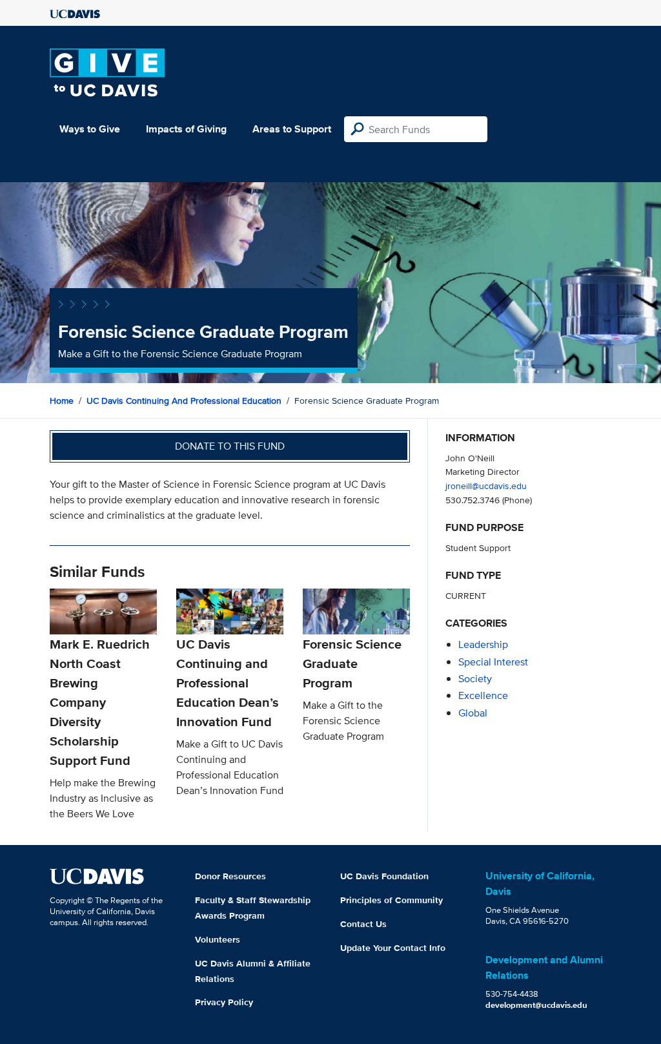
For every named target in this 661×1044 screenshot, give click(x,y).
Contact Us (363, 923)
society (475, 678)
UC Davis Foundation (384, 876)
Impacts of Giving (186, 128)
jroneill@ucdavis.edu (486, 485)
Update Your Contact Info (392, 947)
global (472, 712)
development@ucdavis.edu (536, 1005)
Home (62, 400)
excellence (483, 695)
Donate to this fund (230, 446)
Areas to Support (291, 128)
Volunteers (217, 939)
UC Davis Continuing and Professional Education (183, 400)
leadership (483, 644)
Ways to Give (89, 128)
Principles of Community (391, 899)
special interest (493, 661)
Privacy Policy (224, 1002)
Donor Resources (230, 876)
